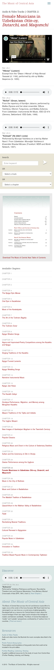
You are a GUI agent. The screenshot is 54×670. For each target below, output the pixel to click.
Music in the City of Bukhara (13, 481)
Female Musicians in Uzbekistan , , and (25, 471)
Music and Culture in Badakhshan (15, 489)
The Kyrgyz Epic (11, 293)
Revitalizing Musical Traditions (14, 522)
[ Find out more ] (15, 621)
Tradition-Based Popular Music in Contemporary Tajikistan (24, 555)
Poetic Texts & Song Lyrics (11, 643)
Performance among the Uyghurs (18, 462)
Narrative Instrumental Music (13, 377)
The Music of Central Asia (18, 3)
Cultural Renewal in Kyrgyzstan (14, 530)
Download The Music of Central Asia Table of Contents (24, 257)
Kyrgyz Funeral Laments (11, 361)
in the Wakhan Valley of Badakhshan (21, 505)
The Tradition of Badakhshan (16, 497)
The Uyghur (9, 421)
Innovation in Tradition (11, 546)
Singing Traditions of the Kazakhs (15, 353)
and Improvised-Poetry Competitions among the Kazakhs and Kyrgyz (27, 343)
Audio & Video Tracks (10, 635)
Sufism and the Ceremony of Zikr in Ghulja (18, 454)
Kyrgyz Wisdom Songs (10, 334)
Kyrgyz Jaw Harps (9, 386)
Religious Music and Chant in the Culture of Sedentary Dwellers (27, 445)
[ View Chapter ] (35, 593)
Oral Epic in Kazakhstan (11, 301)
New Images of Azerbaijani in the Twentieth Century (26, 429)
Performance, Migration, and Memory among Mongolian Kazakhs (23, 403)
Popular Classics (8, 437)
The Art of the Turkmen (14, 317)
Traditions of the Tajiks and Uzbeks (19, 413)
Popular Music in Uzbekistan (13, 538)
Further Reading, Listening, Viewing (15, 651)
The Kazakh (9, 394)
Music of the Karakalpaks (12, 309)
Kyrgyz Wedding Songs (11, 369)
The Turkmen (9, 326)
